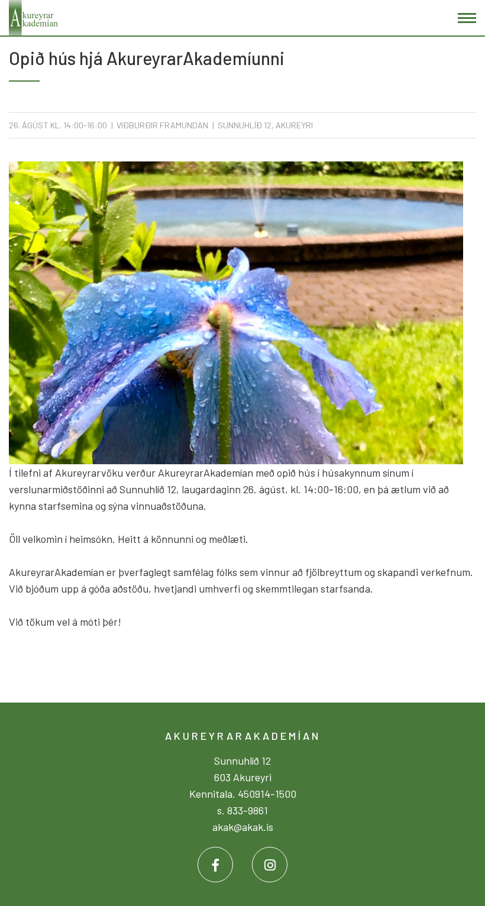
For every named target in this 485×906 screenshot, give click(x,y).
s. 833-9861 (242, 810)
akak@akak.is (242, 826)
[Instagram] (269, 864)
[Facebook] (215, 864)
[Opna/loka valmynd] (467, 18)
